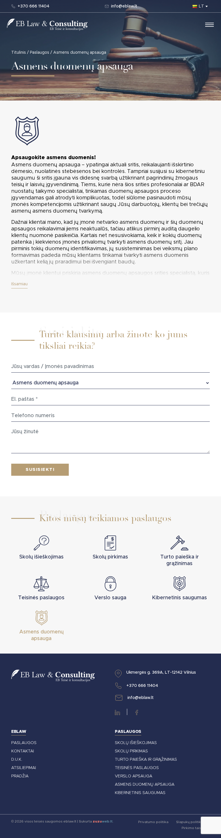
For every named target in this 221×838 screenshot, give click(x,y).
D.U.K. (16, 760)
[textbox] (201, 6)
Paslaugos (39, 53)
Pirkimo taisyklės (196, 828)
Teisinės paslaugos (137, 768)
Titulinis (18, 53)
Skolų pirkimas (131, 751)
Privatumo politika (153, 822)
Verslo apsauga (133, 776)
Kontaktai (22, 751)
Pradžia (19, 776)
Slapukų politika (189, 822)
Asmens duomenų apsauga (144, 785)
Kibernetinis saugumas (140, 793)
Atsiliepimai (23, 768)
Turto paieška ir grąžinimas (146, 760)
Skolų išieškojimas (136, 743)
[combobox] (201, 6)
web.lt (103, 821)
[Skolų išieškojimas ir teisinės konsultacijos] (47, 24)
